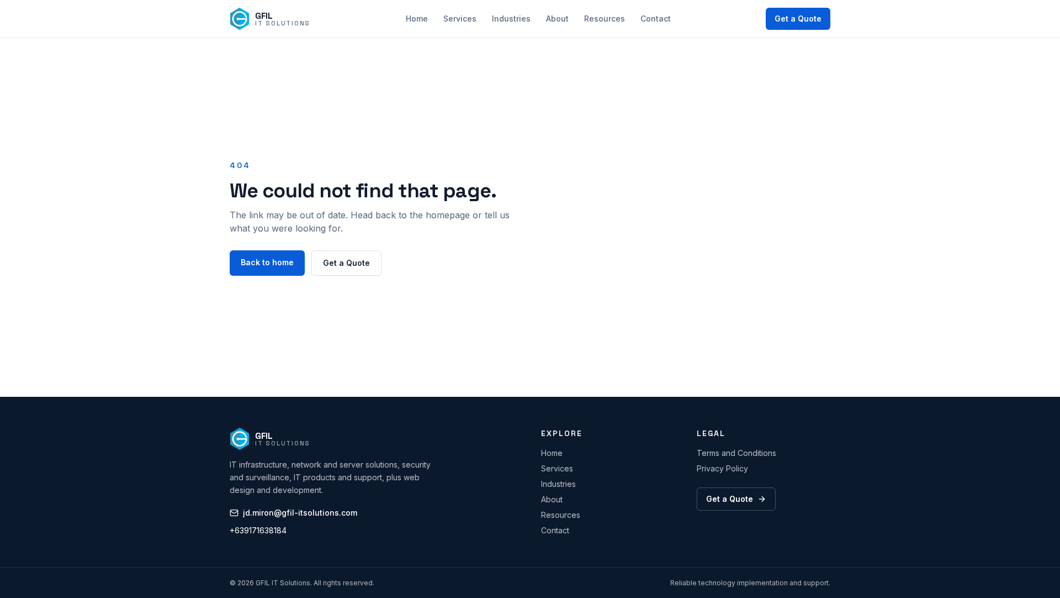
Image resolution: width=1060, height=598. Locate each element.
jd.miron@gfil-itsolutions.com (300, 512)
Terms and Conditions (736, 453)
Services (459, 18)
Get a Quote (798, 18)
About (557, 18)
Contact (655, 18)
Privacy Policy (722, 468)
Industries (511, 18)
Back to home (267, 262)
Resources (604, 18)
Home (417, 18)
